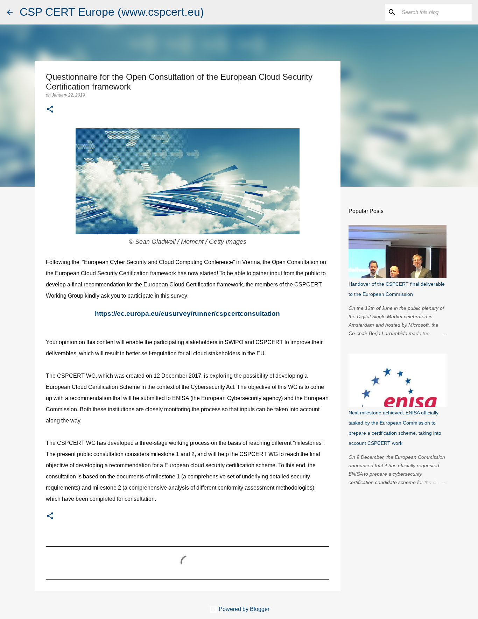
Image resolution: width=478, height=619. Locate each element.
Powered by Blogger (243, 609)
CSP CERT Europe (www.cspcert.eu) (112, 12)
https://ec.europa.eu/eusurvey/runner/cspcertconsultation (187, 313)
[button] (50, 109)
